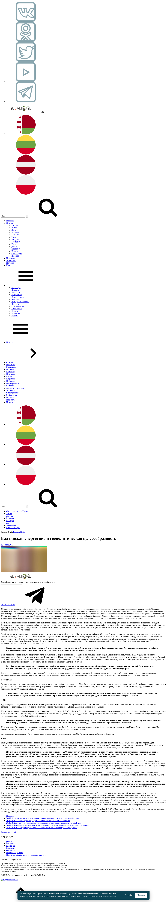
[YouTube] (25, 81)
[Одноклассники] (25, 41)
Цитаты (14, 316)
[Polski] (25, 194)
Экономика (11, 260)
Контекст (10, 265)
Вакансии (10, 848)
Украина (15, 237)
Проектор (15, 311)
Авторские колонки (20, 302)
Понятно (141, 895)
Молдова (10, 518)
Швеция (15, 256)
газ (7, 523)
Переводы (15, 287)
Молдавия (15, 239)
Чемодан (15, 299)
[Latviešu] (25, 174)
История (10, 263)
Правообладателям (14, 852)
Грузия (14, 244)
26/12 (8, 818)
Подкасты (15, 313)
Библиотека (16, 309)
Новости (10, 221)
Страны (9, 223)
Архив (9, 841)
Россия (14, 225)
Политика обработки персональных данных (26, 855)
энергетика (11, 525)
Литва (14, 228)
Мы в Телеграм (8, 604)
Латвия (14, 230)
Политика (10, 258)
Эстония (15, 232)
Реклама (10, 843)
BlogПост (15, 292)
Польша (15, 251)
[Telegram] (25, 101)
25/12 (8, 828)
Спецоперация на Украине (18, 511)
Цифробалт (16, 295)
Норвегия (15, 249)
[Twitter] (25, 61)
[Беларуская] (25, 134)
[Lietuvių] (25, 154)
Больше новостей (8, 832)
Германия (15, 242)
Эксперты (15, 304)
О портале (10, 850)
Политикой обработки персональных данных (98, 896)
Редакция (10, 845)
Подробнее (129, 895)
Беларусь (15, 235)
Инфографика (17, 297)
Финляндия (16, 253)
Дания (14, 246)
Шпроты (15, 290)
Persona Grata (19, 532)
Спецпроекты (17, 306)
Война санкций (13, 527)
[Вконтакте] (25, 21)
